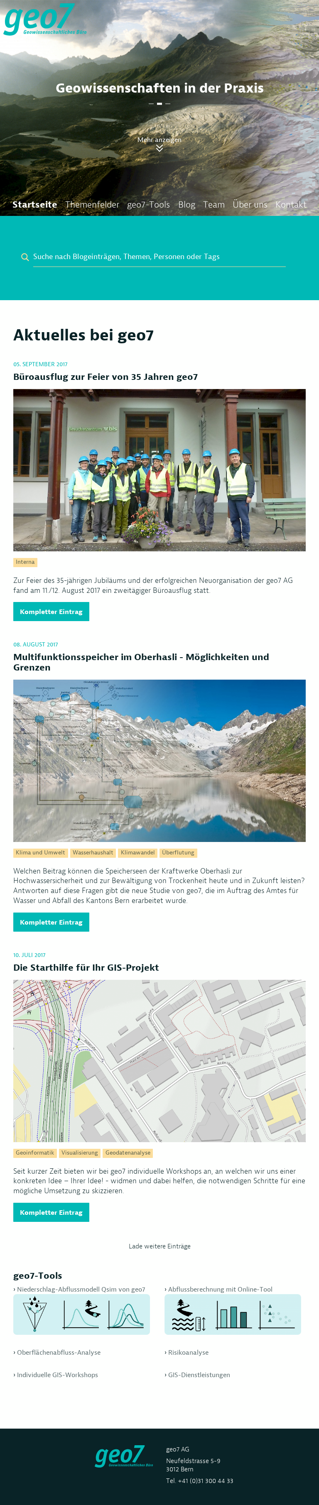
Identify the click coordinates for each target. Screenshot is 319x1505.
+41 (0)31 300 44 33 (205, 1480)
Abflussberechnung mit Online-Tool (220, 1289)
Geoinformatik (35, 1153)
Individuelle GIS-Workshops (57, 1374)
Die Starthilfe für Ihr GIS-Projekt (86, 968)
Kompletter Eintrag (51, 611)
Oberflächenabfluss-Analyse (59, 1352)
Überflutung (178, 853)
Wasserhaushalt (93, 853)
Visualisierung (79, 1153)
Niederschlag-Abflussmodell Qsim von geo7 (81, 1289)
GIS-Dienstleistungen (199, 1374)
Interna (25, 562)
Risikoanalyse (188, 1352)
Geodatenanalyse (128, 1153)
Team (214, 204)
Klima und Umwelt (40, 853)
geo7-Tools (148, 204)
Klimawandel (138, 853)
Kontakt (291, 204)
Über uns (250, 204)
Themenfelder (92, 204)
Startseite (34, 204)
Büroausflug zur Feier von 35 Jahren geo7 (105, 377)
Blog (186, 204)
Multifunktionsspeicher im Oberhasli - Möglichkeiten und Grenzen (141, 662)
